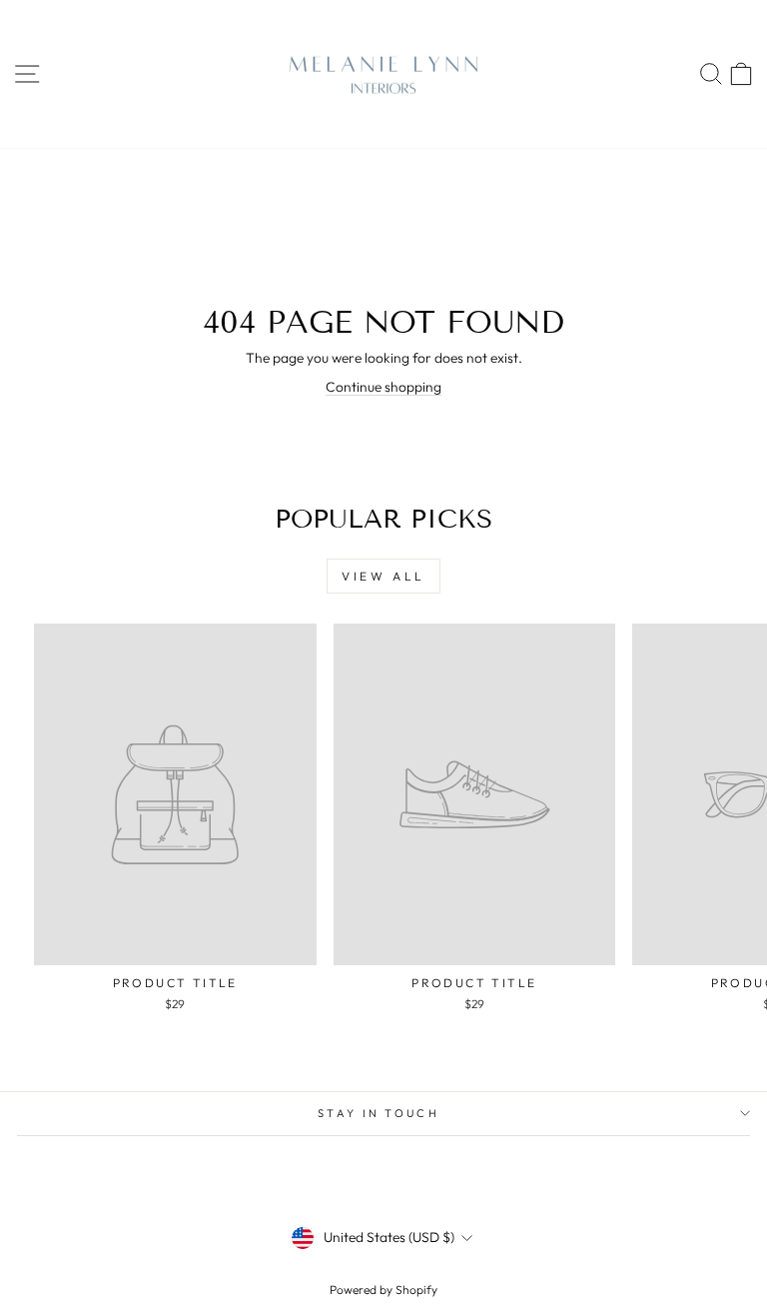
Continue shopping (383, 387)
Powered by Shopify (383, 1289)
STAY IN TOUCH (378, 1113)
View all (383, 576)
